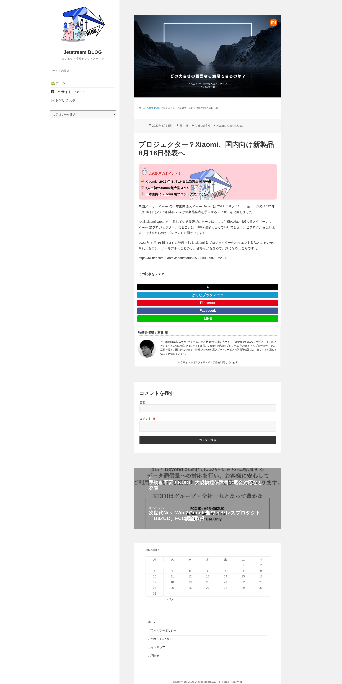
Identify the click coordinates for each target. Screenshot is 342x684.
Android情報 (202, 125)
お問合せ (153, 655)
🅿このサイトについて (68, 92)
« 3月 (170, 599)
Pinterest (207, 303)
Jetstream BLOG (83, 52)
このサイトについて (161, 638)
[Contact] (147, 349)
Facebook (208, 311)
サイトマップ (156, 647)
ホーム (152, 622)
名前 (142, 402)
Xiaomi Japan (235, 125)
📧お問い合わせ (63, 100)
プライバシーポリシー (162, 630)
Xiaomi (220, 125)
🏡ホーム (58, 83)
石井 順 (184, 125)
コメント (147, 418)
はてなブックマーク (208, 295)
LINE (208, 318)
